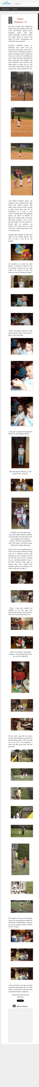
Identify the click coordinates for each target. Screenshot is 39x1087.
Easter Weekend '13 (20, 20)
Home (15, 9)
